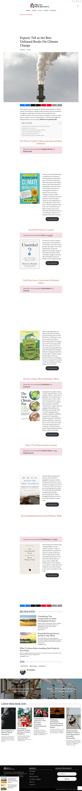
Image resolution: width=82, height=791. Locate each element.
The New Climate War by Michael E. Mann (31, 131)
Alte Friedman (31, 670)
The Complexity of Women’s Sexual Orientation (7, 732)
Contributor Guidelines (35, 779)
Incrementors (26, 386)
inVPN (55, 539)
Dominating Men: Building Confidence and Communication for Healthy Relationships (73, 734)
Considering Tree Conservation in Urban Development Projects (47, 618)
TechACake (26, 290)
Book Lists (22, 14)
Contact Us (32, 784)
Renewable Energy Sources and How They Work (48, 634)
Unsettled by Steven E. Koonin (29, 128)
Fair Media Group (75, 789)
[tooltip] (72, 1)
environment (42, 666)
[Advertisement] (41, 26)
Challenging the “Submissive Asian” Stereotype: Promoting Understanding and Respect (40, 723)
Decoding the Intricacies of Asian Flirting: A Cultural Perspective (24, 731)
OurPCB (50, 235)
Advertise (31, 774)
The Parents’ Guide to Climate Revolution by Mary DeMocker (36, 126)
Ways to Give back (33, 776)
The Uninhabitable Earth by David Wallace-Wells (33, 135)
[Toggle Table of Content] (59, 123)
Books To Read (24, 666)
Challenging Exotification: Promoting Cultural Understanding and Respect (56, 723)
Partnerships (32, 771)
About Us (31, 782)
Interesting (29, 14)
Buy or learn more (52, 219)
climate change (33, 666)
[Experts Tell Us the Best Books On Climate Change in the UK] (61, 689)
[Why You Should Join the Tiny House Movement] (20, 689)
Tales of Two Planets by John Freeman (30, 133)
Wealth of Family (27, 151)
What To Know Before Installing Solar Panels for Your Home (39, 649)
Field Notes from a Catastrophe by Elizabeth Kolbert (33, 130)
